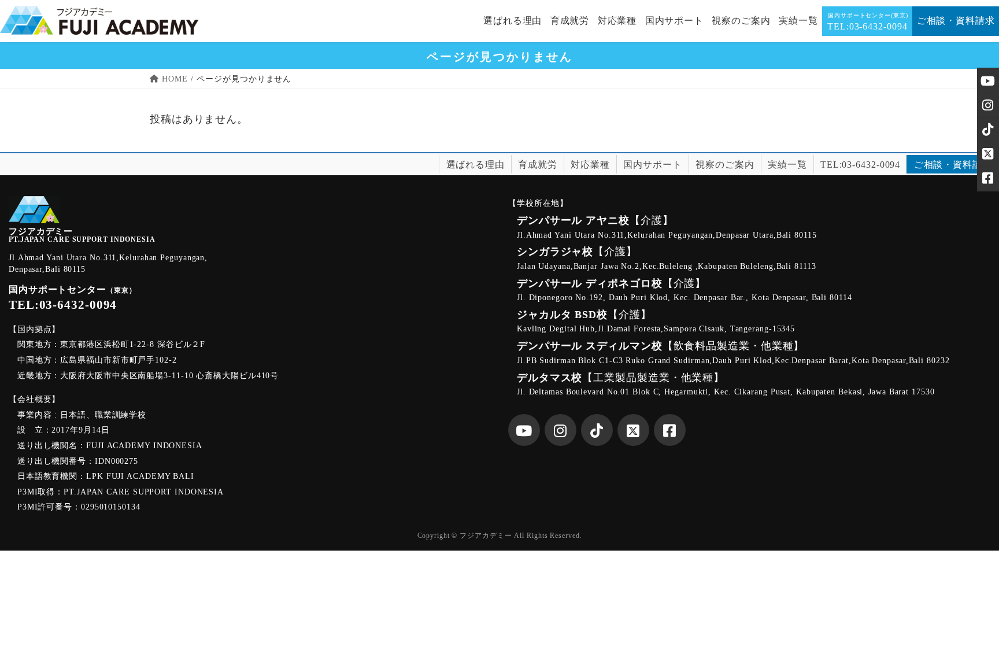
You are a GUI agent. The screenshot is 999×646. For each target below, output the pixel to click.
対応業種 (590, 164)
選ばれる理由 (475, 164)
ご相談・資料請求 (953, 164)
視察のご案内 (724, 164)
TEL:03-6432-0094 (860, 164)
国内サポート (652, 164)
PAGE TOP (966, 617)
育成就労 (537, 164)
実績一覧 (787, 164)
